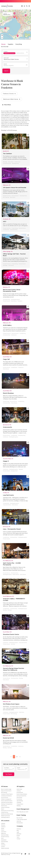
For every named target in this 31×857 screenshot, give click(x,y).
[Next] (27, 141)
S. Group (8, 854)
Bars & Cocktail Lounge (6, 789)
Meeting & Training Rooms (6, 804)
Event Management (23, 809)
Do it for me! (4, 46)
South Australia (4, 841)
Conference (13, 335)
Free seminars (20, 822)
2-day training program (22, 819)
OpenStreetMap (22, 39)
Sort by (5, 13)
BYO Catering (6, 197)
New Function (4, 805)
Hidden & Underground (6, 799)
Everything (19, 44)
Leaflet (16, 39)
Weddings (5, 265)
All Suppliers (20, 786)
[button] (18, 36)
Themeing (19, 802)
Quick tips (19, 821)
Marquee (21, 469)
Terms (18, 837)
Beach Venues (16, 574)
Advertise (19, 828)
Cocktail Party (6, 229)
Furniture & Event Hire (21, 795)
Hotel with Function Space (6, 802)
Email (18, 767)
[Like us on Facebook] (21, 854)
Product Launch (6, 301)
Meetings (5, 161)
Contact (18, 838)
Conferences (17, 161)
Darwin (2, 828)
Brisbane (3, 825)
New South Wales (5, 835)
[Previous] (4, 141)
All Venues (4, 786)
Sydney (2, 843)
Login (18, 832)
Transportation (20, 804)
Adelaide (3, 823)
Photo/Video (19, 797)
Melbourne (3, 833)
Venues (3, 44)
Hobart (2, 830)
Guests (5, 64)
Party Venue (10, 161)
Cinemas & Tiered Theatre (6, 794)
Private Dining (15, 228)
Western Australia (5, 848)
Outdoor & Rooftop (5, 807)
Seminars (10, 610)
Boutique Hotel (14, 470)
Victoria (3, 846)
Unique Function (4, 812)
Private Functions (7, 195)
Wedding (19, 805)
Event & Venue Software (22, 794)
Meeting (5, 610)
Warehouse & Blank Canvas (7, 814)
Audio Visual (19, 789)
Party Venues (14, 301)
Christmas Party (23, 195)
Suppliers (10, 44)
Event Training (21, 815)
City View (13, 644)
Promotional (19, 799)
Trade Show (21, 712)
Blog (18, 830)
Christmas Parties (7, 163)
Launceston (3, 831)
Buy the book (19, 817)
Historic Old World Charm (6, 800)
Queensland (3, 840)
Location (6, 51)
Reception (20, 301)
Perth (2, 838)
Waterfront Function (5, 815)
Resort (2, 809)
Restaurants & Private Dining (7, 810)
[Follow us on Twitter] (25, 854)
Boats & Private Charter (6, 790)
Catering (18, 790)
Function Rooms (15, 195)
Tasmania (3, 844)
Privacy (18, 835)
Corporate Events (7, 504)
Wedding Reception (15, 299)
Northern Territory (5, 836)
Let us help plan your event (22, 811)
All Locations (5, 821)
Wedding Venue (15, 163)
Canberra (3, 826)
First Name (6, 767)
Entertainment (20, 792)
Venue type (6, 57)
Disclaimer (19, 833)
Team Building (20, 800)
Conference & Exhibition (6, 795)
